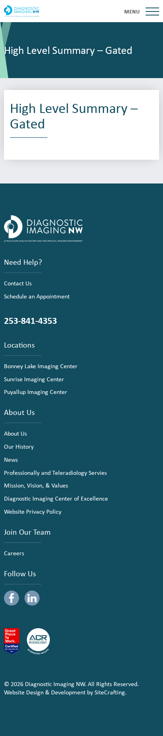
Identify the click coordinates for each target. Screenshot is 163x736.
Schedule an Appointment (37, 296)
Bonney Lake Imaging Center (41, 365)
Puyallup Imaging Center (35, 391)
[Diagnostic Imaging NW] (21, 11)
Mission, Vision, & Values (36, 485)
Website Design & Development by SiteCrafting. (65, 692)
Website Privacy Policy (32, 511)
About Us (15, 433)
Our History (19, 446)
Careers (14, 553)
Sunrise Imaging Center (34, 379)
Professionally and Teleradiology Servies (55, 472)
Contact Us (18, 283)
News (11, 459)
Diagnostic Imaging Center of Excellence (56, 498)
